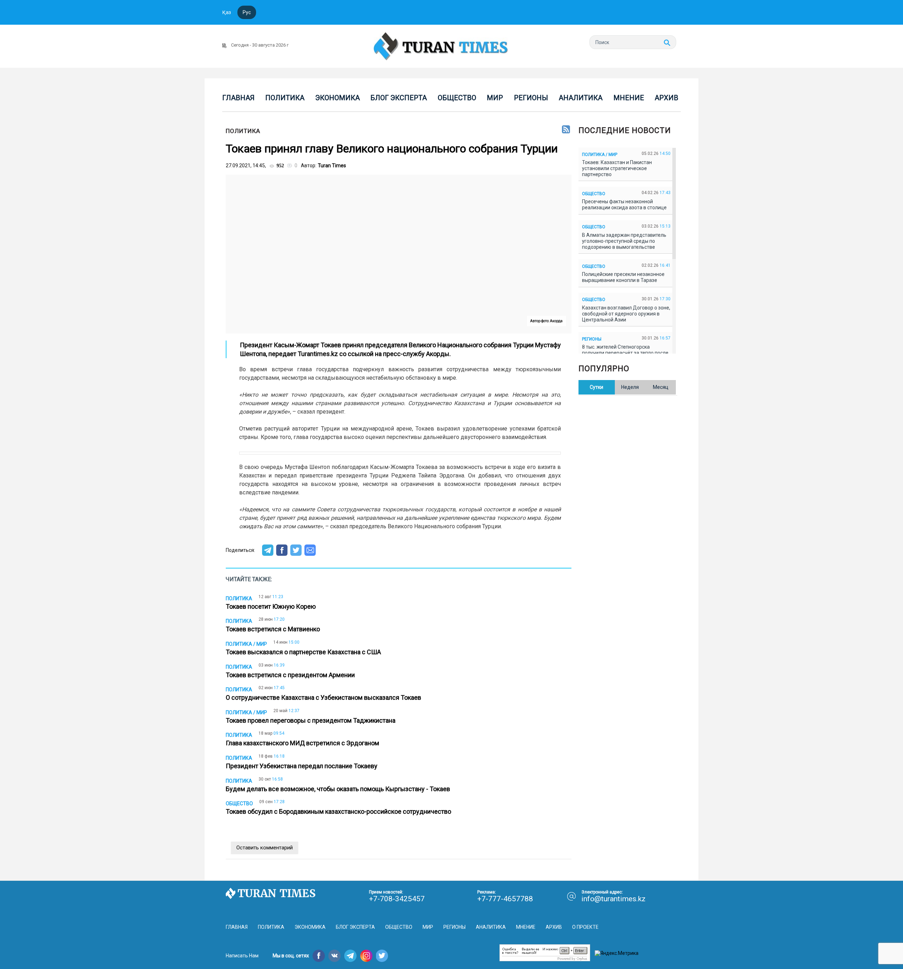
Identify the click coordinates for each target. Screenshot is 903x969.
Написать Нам (242, 955)
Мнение (628, 98)
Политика (284, 98)
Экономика (337, 98)
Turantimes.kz (318, 353)
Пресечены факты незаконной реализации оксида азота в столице (625, 204)
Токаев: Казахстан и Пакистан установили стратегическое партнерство (617, 168)
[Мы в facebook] (319, 956)
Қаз (226, 12)
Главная (238, 98)
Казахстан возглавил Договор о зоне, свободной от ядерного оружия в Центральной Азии (626, 314)
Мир (495, 98)
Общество (457, 98)
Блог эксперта (398, 98)
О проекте (585, 927)
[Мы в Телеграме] (350, 956)
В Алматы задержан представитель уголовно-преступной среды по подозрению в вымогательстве (624, 241)
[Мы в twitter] (382, 956)
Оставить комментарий (264, 847)
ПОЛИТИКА (243, 130)
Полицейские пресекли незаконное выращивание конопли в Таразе (623, 277)
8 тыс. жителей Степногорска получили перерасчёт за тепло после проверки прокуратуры (625, 353)
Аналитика (580, 98)
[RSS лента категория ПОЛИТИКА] (566, 129)
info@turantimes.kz (613, 899)
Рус (247, 12)
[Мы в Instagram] (366, 956)
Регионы (531, 98)
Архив (666, 98)
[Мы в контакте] (334, 956)
